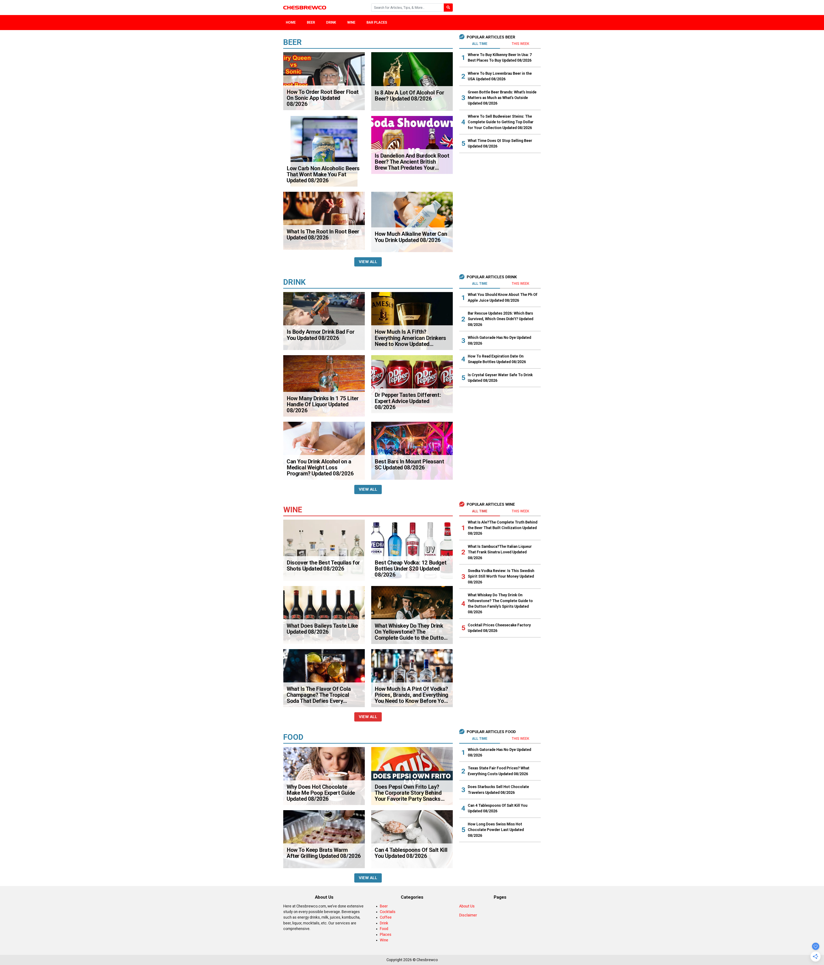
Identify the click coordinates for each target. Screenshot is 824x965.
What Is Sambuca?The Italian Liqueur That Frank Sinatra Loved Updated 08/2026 (500, 552)
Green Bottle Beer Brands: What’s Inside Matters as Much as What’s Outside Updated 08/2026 (502, 98)
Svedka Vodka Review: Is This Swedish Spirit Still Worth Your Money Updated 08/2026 (501, 576)
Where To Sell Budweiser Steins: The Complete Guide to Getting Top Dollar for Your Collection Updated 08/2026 (500, 122)
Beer (311, 22)
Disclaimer (468, 915)
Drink (331, 22)
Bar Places (377, 22)
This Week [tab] (520, 44)
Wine (351, 22)
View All (368, 261)
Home (291, 22)
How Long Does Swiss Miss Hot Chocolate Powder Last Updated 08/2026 (496, 830)
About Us (467, 906)
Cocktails (387, 912)
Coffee (386, 917)
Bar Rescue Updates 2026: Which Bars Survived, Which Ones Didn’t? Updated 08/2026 (500, 319)
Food (384, 929)
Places (385, 934)
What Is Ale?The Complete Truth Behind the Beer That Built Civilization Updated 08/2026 (502, 528)
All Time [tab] (479, 44)
